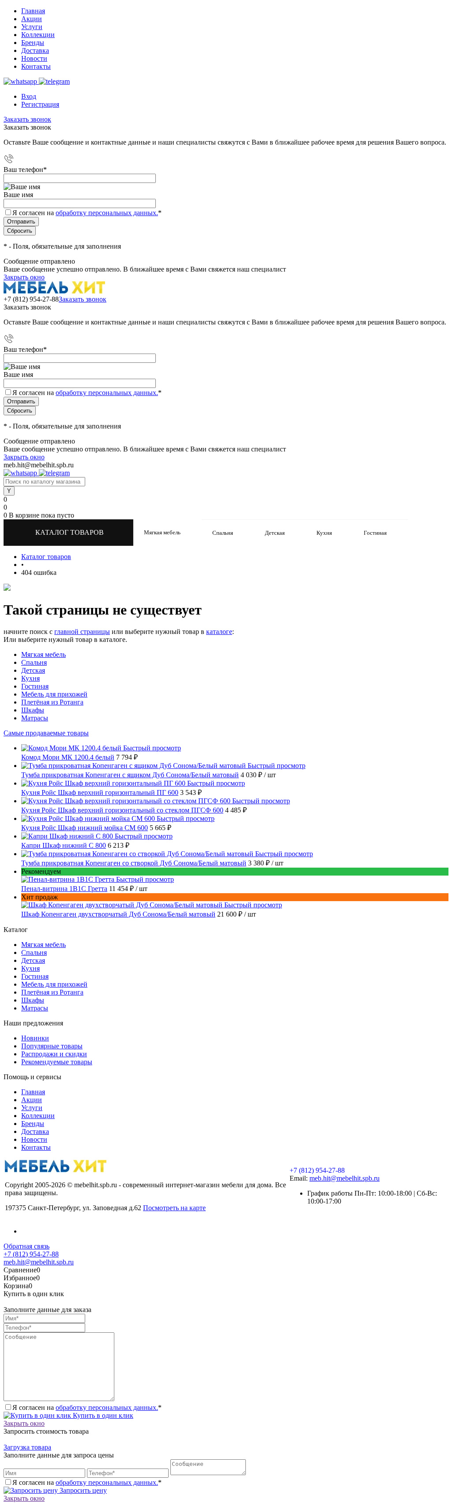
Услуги (31, 26)
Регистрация (40, 104)
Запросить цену (82, 1490)
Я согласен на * (87, 1407)
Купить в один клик (102, 1415)
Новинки (35, 1038)
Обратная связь (26, 1246)
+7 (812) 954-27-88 (31, 299)
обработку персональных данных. (107, 212)
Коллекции (38, 34)
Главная (33, 11)
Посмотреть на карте (174, 1208)
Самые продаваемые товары (46, 733)
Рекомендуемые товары (56, 1062)
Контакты (36, 66)
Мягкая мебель (43, 654)
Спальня (34, 662)
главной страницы (82, 631)
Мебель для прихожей (54, 694)
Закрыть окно (24, 277)
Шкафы (32, 710)
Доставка (35, 50)
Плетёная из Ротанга (52, 702)
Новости (34, 58)
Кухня (30, 678)
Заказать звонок (27, 119)
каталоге (219, 631)
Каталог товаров (70, 532)
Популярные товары (52, 1046)
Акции (31, 18)
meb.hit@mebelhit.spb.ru (344, 1178)
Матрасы (34, 718)
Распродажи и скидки (54, 1054)
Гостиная (35, 686)
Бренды (32, 42)
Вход (28, 96)
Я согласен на (87, 212)
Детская (33, 670)
